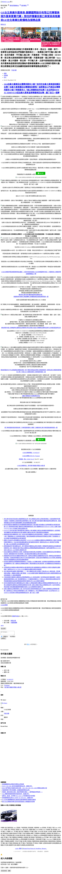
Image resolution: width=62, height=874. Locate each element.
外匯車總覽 (14, 622)
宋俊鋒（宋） (26, 459)
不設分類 (13, 70)
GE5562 (31, 465)
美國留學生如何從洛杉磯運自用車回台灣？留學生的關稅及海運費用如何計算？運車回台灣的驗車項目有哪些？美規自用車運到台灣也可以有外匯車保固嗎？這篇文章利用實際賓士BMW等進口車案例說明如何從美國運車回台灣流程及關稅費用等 (32, 557)
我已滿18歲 (4, 870)
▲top (2, 625)
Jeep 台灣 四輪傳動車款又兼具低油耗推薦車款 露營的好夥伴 (19, 799)
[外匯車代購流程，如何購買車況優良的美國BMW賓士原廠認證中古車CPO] (51, 37)
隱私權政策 (40, 851)
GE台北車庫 (4, 605)
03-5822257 (36, 452)
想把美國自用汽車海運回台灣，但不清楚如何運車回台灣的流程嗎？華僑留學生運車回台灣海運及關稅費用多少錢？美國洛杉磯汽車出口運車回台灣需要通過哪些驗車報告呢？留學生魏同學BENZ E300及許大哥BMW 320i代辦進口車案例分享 (32, 548)
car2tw (17, 848)
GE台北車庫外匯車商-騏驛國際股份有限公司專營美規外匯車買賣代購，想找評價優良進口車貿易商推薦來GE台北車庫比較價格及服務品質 (30, 16)
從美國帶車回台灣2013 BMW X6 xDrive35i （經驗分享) (17, 797)
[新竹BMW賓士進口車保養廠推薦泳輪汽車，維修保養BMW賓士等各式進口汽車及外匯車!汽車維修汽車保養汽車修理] (9, 823)
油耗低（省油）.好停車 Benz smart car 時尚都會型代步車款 (18, 795)
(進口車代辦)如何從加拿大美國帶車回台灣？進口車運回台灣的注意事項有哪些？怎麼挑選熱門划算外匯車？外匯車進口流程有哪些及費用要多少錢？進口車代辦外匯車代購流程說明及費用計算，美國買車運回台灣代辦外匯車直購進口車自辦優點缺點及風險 (32, 520)
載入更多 (3, 628)
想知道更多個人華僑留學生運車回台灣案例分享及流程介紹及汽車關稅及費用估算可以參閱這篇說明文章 (31, 327)
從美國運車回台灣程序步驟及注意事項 (13, 784)
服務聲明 (46, 851)
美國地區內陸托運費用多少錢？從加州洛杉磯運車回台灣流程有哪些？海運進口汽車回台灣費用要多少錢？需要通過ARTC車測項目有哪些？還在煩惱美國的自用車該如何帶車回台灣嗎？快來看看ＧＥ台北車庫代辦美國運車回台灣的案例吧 (32, 536)
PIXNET (19, 851)
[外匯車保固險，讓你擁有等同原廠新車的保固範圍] (31, 35)
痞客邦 (14, 616)
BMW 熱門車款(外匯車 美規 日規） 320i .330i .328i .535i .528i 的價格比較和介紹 (24, 788)
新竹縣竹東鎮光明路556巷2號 (13, 687)
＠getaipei (7, 685)
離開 (9, 870)
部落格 (6, 75)
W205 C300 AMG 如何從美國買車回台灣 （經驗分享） (17, 786)
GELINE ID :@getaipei (31, 456)
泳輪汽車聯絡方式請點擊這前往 (31, 396)
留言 (17, 616)
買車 (20, 848)
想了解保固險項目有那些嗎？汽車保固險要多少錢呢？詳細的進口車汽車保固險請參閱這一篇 (31, 427)
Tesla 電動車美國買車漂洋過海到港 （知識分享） (16, 794)
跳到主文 (3, 24)
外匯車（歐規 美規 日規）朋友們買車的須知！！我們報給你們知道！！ (22, 792)
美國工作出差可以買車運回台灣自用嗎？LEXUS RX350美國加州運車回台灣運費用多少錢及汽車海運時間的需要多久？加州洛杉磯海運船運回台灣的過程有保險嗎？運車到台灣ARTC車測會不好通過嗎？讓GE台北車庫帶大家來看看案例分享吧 (32, 542)
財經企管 (13, 620)
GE (28, 452)
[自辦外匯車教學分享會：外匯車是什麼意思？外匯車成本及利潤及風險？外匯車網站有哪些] (11, 35)
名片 (5, 77)
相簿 (5, 73)
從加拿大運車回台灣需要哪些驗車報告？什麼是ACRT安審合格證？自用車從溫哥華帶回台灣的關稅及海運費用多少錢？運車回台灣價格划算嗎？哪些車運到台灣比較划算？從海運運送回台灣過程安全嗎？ (32, 563)
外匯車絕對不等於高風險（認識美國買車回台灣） (16, 790)
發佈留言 (3, 638)
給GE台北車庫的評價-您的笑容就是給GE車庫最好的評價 (18, 801)
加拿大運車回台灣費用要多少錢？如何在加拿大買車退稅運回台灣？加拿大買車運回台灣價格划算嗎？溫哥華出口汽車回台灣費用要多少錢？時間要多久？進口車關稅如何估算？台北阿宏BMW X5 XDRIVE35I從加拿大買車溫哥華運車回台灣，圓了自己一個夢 (31, 590)
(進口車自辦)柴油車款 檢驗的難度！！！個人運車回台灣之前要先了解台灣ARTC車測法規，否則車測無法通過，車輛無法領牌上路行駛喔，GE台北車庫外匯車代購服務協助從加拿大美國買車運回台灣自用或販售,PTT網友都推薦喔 (32, 573)
